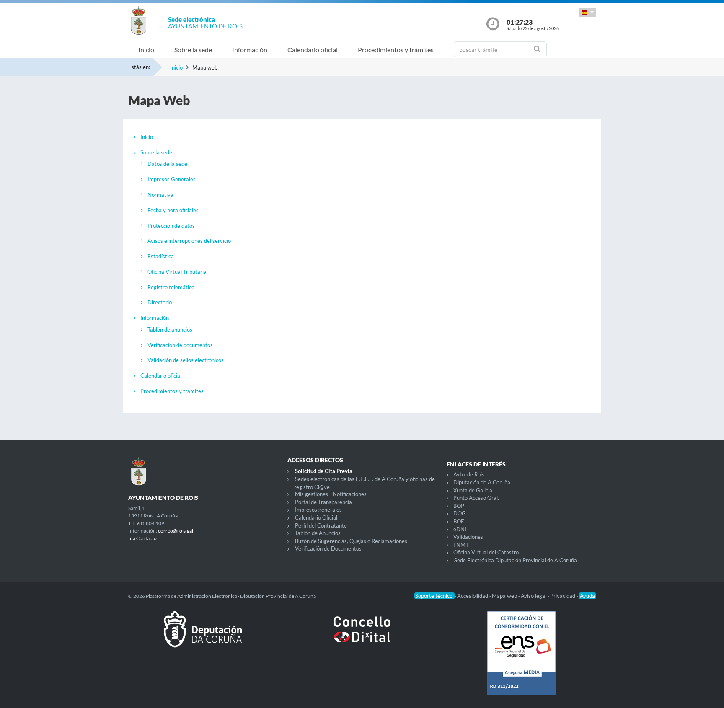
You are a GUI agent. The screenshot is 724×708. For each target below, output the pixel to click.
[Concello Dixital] (362, 636)
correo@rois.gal (175, 531)
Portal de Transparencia (323, 502)
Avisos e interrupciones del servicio (189, 240)
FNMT (461, 544)
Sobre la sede (193, 50)
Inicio (146, 50)
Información (249, 50)
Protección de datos (171, 225)
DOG (459, 513)
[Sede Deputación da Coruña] (202, 636)
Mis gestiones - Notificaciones (331, 494)
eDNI (459, 529)
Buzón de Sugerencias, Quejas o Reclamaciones (351, 541)
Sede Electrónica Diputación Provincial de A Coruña (515, 560)
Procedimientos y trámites (396, 50)
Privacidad (563, 595)
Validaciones (468, 536)
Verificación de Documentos (328, 548)
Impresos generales (318, 509)
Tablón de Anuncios (318, 533)
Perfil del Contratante (321, 525)
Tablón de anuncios (169, 329)
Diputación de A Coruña (481, 482)
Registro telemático (170, 287)
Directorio (159, 302)
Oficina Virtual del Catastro (486, 552)
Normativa (160, 194)
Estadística (160, 256)
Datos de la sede (167, 163)
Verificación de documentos (180, 345)
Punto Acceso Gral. (476, 497)
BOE (458, 521)
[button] (587, 12)
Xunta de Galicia (472, 490)
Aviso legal (534, 595)
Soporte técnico (434, 595)
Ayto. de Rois (468, 474)
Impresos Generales (171, 179)
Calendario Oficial (316, 517)
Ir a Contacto (142, 538)
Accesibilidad (473, 595)
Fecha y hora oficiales (173, 210)
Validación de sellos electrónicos (185, 360)
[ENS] (521, 659)
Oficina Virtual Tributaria (177, 271)
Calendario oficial (312, 50)
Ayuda (587, 595)
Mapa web (505, 595)
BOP (458, 505)
